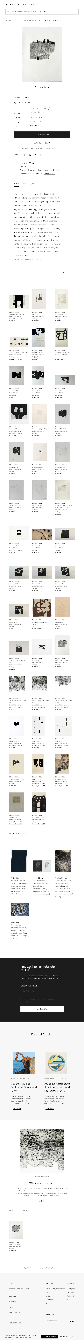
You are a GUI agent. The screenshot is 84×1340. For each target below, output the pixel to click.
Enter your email (28, 985)
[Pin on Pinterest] (35, 155)
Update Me (42, 1009)
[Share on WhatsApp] (41, 155)
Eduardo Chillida (33, 20)
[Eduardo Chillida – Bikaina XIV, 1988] (19, 726)
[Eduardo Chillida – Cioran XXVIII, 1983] (19, 490)
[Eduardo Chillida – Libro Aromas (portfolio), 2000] (19, 337)
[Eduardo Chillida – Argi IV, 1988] (42, 726)
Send (72, 1321)
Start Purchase (42, 134)
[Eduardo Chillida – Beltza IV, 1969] (19, 569)
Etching (33, 113)
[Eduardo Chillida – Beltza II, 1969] (65, 569)
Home (8, 20)
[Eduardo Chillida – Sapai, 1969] (65, 375)
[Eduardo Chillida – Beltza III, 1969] (42, 569)
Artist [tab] (24, 184)
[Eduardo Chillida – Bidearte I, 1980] (19, 802)
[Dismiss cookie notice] (72, 1337)
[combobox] (42, 12)
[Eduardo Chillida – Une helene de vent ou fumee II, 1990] (42, 685)
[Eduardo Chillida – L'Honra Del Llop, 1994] (42, 452)
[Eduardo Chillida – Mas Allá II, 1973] (65, 607)
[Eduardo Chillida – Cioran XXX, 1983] (65, 452)
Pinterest (70, 1296)
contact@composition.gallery (19, 1289)
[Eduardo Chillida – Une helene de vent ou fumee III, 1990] (65, 685)
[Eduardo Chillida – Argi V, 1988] (65, 726)
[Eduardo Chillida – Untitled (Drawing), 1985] (65, 337)
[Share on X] (30, 155)
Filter (64, 272)
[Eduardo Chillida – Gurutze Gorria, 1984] (42, 802)
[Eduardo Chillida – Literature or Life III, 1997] (19, 764)
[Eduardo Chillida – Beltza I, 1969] (19, 607)
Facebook (70, 1292)
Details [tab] (16, 184)
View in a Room (41, 87)
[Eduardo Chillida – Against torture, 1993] (65, 645)
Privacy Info (64, 1337)
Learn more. (49, 173)
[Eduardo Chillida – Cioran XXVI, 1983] (65, 414)
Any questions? (42, 142)
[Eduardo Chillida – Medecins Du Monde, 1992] (19, 299)
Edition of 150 (35, 121)
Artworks (50, 1300)
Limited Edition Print (38, 108)
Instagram (71, 1289)
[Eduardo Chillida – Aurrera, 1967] (42, 645)
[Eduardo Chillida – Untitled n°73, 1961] (65, 764)
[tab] (13, 274)
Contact (49, 1303)
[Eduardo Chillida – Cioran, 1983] (42, 375)
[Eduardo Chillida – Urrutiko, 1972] (19, 414)
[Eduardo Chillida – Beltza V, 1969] (65, 530)
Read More (17, 1108)
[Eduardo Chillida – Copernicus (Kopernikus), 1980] (42, 414)
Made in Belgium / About (55, 1289)
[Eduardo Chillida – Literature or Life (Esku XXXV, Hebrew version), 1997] (65, 490)
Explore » (42, 1201)
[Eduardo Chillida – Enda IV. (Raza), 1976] (65, 299)
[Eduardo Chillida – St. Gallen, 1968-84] (19, 375)
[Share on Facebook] (24, 155)
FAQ (47, 1292)
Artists (17, 20)
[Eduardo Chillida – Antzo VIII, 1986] (19, 530)
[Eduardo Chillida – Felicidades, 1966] (42, 530)
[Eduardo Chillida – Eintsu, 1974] (42, 299)
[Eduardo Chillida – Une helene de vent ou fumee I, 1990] (19, 685)
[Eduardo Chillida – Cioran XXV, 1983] (19, 452)
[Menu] (77, 4)
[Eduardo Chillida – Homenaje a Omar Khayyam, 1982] (19, 645)
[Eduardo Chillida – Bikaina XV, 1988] (42, 764)
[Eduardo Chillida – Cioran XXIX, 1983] (42, 490)
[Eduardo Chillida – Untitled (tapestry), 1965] (42, 607)
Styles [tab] (32, 184)
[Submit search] (76, 12)
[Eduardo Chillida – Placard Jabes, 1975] (42, 337)
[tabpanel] (38, 226)
